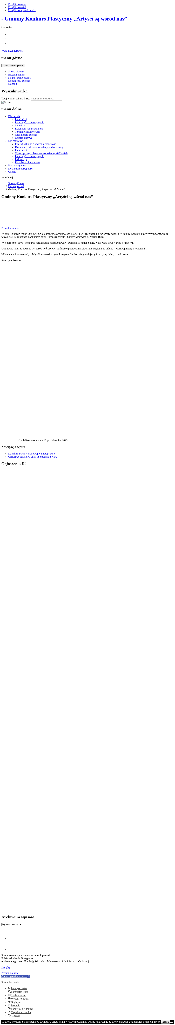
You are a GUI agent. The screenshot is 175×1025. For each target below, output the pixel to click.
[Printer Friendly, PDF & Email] (9, 441)
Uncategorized (16, 186)
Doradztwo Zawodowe (27, 162)
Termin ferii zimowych (27, 131)
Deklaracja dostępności (20, 168)
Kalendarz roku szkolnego (29, 128)
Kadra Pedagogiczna (19, 77)
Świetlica (20, 125)
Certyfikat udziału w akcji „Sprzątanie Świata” (33, 456)
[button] (15, 976)
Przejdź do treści (17, 7)
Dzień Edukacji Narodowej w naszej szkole (31, 453)
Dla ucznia (14, 116)
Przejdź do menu (17, 4)
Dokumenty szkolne (19, 80)
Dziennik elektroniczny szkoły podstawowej (39, 147)
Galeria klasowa (23, 137)
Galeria (12, 171)
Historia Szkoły (16, 74)
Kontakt (12, 83)
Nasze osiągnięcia (18, 165)
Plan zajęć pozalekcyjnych (29, 122)
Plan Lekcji (21, 119)
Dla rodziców (15, 140)
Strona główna (16, 71)
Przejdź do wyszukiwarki (22, 10)
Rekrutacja (21, 159)
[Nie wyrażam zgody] (171, 1022)
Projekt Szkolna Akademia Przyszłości (36, 143)
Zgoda (166, 1022)
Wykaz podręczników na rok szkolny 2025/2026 (41, 153)
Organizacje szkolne (26, 134)
